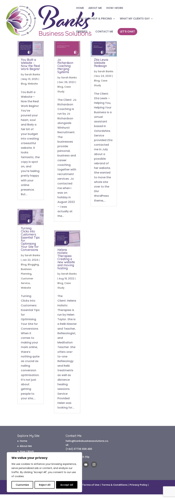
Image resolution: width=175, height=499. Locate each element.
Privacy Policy (138, 485)
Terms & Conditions (114, 485)
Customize (22, 485)
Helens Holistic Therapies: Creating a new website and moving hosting (66, 259)
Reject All (44, 485)
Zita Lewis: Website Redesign (101, 63)
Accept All (66, 485)
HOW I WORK (114, 8)
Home (23, 441)
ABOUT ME (95, 8)
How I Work (27, 451)
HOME (80, 8)
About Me (26, 446)
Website (33, 83)
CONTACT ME (104, 31)
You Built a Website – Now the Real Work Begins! (30, 64)
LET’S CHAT (127, 31)
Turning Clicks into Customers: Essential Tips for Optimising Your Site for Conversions (30, 239)
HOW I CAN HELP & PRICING (94, 18)
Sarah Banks (32, 74)
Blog (23, 83)
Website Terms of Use (85, 485)
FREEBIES (82, 31)
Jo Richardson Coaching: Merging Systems (65, 66)
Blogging (33, 264)
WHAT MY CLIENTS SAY (135, 18)
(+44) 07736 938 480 (79, 449)
